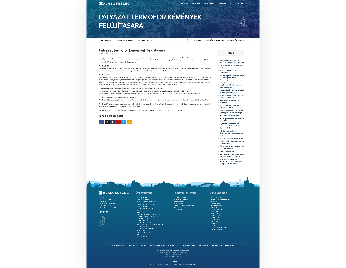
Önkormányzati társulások (147, 228)
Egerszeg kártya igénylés (236, 40)
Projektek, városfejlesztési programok (151, 224)
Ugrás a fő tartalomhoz (242, 0)
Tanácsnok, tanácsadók (145, 209)
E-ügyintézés (178, 204)
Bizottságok (141, 213)
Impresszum (133, 245)
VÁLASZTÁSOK (197, 40)
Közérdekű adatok (180, 208)
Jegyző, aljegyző (180, 198)
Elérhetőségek (179, 202)
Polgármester (142, 198)
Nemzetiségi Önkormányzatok (147, 217)
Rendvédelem (215, 223)
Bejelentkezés (173, 261)
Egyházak (214, 212)
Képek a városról (217, 206)
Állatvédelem (141, 234)
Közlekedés (215, 221)
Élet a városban (144, 40)
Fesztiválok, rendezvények (220, 200)
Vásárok (214, 225)
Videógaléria (215, 204)
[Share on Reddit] (118, 122)
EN (230, 3)
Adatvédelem (203, 245)
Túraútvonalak (216, 229)
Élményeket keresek (107, 206)
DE (234, 3)
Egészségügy (215, 216)
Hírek (114, 31)
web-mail (144, 245)
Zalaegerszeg (114, 3)
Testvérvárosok (143, 236)
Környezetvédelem (143, 232)
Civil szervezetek (217, 210)
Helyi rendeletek (142, 220)
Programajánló (216, 198)
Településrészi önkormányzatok (148, 215)
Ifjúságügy (215, 218)
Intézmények (215, 208)
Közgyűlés (140, 211)
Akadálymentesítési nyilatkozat (222, 245)
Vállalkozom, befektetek (108, 208)
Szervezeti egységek (181, 200)
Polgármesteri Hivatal (125, 40)
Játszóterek (215, 219)
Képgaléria (222, 3)
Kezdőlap (184, 3)
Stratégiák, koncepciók (145, 222)
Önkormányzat (106, 40)
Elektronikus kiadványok (220, 227)
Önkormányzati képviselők (146, 202)
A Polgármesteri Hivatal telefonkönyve (164, 245)
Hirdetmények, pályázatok (215, 40)
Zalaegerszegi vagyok (108, 204)
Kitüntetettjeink (142, 219)
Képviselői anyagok (188, 245)
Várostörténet (209, 3)
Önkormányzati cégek (144, 226)
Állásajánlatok (216, 214)
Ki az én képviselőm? (144, 206)
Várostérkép (195, 3)
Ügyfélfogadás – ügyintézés (184, 206)
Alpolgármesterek (143, 200)
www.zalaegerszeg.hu (194, 104)
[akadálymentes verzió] (242, 3)
